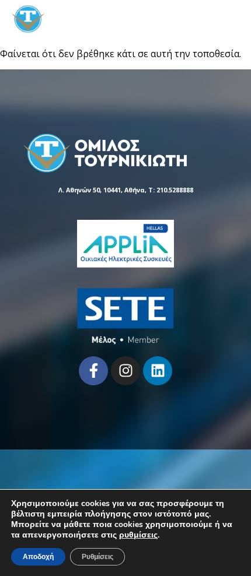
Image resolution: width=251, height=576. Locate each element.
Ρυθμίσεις (97, 556)
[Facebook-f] (93, 370)
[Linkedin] (157, 370)
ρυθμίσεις (138, 535)
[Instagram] (125, 370)
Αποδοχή (38, 556)
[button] (230, 19)
